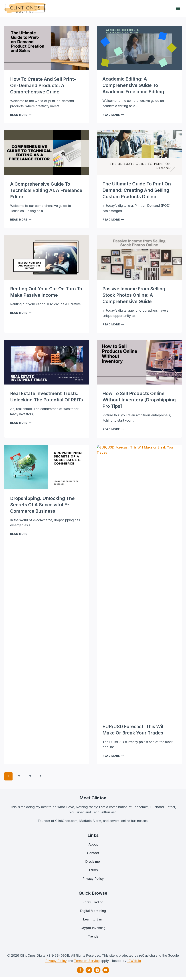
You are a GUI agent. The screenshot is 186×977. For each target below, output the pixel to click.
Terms (93, 870)
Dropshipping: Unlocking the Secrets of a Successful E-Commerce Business (42, 505)
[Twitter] (89, 970)
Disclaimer (93, 861)
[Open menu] (178, 8)
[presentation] (46, 48)
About (93, 844)
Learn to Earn (93, 919)
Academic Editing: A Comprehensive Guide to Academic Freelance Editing (133, 85)
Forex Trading (93, 902)
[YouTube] (105, 970)
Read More (20, 114)
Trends (93, 936)
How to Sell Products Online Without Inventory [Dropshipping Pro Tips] (139, 400)
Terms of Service (87, 961)
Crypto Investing (93, 928)
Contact (93, 853)
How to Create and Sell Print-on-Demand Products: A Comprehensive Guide (43, 85)
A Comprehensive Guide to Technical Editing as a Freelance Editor (46, 190)
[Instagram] (97, 970)
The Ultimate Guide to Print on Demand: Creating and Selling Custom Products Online (136, 190)
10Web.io (134, 961)
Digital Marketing (93, 911)
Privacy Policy (93, 878)
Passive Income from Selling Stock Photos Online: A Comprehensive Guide (133, 295)
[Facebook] (80, 970)
